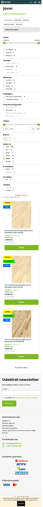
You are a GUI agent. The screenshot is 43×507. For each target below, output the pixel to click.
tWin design (12, 72)
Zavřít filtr (21, 29)
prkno (9, 169)
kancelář (10, 89)
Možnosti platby (8, 426)
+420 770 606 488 (13, 446)
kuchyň (10, 80)
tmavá (10, 187)
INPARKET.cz (6, 421)
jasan (9, 153)
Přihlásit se (9, 403)
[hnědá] (5, 139)
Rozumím (21, 503)
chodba (10, 83)
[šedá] (15, 139)
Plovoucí (10, 55)
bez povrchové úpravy (15, 113)
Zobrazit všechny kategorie (14, 14)
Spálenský (11, 70)
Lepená (10, 53)
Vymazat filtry (20, 195)
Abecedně (19, 24)
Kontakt (5, 433)
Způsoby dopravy (8, 423)
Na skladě (11, 50)
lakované (11, 110)
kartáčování (12, 116)
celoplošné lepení (14, 99)
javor (9, 158)
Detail (21, 247)
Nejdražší (26, 20)
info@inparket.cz (13, 443)
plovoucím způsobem (15, 97)
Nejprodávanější (9, 24)
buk (9, 150)
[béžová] (10, 139)
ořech (10, 156)
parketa (10, 172)
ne (8, 180)
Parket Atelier (12, 64)
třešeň (10, 161)
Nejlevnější (18, 20)
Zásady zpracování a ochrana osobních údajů (18, 431)
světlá (9, 190)
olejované (11, 107)
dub (9, 147)
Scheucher (11, 67)
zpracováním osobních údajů (25, 398)
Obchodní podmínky (9, 428)
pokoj (9, 86)
